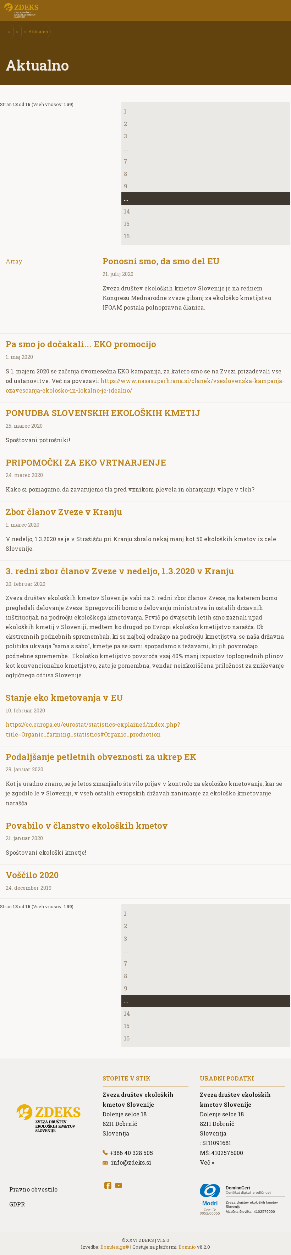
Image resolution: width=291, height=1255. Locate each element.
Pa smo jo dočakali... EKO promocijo (81, 344)
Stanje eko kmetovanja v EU (64, 697)
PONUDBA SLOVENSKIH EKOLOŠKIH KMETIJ (103, 412)
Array (14, 261)
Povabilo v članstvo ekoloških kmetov (87, 825)
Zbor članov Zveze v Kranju (64, 511)
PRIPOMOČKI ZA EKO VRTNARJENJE (86, 462)
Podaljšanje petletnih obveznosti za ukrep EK (101, 756)
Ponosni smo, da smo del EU (161, 261)
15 (127, 223)
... (126, 148)
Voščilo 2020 (32, 875)
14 (127, 211)
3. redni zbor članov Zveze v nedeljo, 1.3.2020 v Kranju (120, 571)
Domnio (187, 1247)
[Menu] (60, 10)
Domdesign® (114, 1247)
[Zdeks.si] (21, 10)
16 (127, 236)
